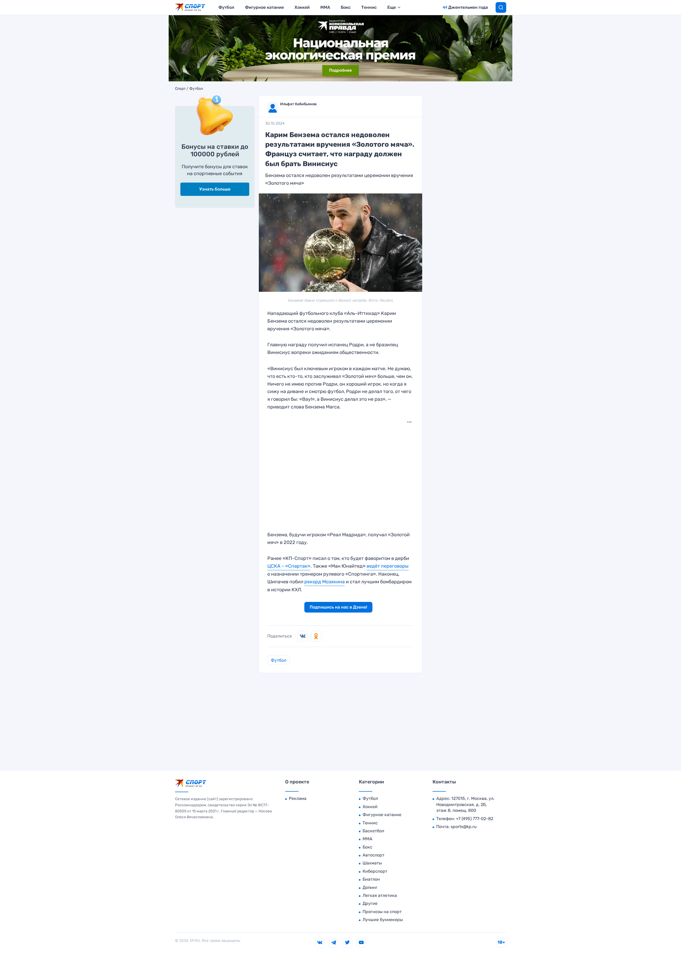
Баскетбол (373, 830)
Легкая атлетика (380, 895)
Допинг (370, 887)
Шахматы (372, 863)
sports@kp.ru (464, 826)
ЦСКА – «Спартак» (288, 566)
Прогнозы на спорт (382, 911)
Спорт (180, 89)
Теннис (369, 7)
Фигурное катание (264, 7)
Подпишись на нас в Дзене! (338, 607)
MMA (325, 7)
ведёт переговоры (388, 566)
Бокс (346, 7)
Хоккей (302, 7)
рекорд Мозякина (324, 582)
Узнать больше (214, 189)
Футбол (226, 7)
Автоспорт (373, 855)
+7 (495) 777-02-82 (474, 818)
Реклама (297, 798)
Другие (370, 903)
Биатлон (371, 879)
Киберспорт (375, 871)
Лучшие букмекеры (383, 919)
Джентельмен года (468, 7)
